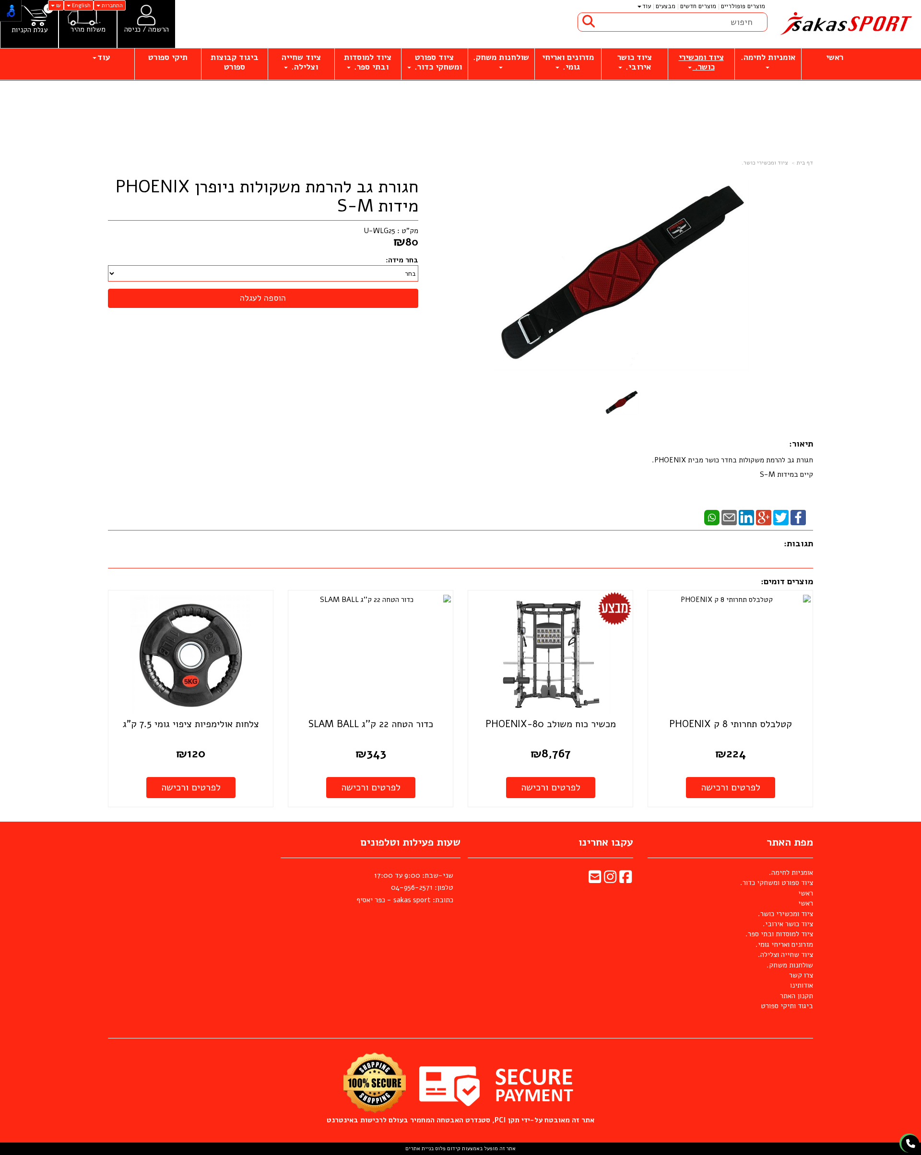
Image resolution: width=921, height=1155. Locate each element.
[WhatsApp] (712, 517)
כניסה (132, 29)
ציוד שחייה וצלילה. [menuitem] (301, 62)
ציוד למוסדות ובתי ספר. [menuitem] (367, 62)
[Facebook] (798, 517)
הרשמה (158, 29)
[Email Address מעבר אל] (595, 879)
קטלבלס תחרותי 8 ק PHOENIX (730, 724)
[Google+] (763, 517)
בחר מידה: (402, 260)
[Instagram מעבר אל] (610, 879)
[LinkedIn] (746, 517)
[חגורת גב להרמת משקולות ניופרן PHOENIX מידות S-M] (622, 402)
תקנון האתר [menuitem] (796, 996)
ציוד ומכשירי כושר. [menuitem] (701, 62)
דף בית (805, 162)
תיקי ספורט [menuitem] (168, 57)
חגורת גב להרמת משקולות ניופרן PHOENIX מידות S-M (267, 196)
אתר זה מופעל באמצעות (460, 1148)
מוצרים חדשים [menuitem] (698, 6)
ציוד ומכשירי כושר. (765, 162)
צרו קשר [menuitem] (801, 975)
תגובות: (798, 543)
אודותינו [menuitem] (801, 985)
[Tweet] (781, 517)
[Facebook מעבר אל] (625, 879)
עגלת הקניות (29, 30)
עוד (646, 6)
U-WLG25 (379, 231)
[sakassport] (844, 24)
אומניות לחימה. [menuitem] (768, 57)
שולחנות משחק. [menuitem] (501, 57)
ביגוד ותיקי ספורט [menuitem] (787, 1006)
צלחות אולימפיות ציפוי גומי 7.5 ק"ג (191, 724)
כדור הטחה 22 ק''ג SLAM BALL (370, 724)
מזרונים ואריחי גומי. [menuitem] (568, 62)
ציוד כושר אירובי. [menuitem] (634, 62)
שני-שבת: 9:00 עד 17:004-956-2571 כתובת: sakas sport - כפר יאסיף (404, 888)
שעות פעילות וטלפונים (410, 842)
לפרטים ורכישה (730, 787)
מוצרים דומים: (787, 581)
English (81, 5)
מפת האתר (790, 842)
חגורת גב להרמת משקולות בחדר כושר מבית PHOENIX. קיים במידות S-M (732, 467)
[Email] (729, 517)
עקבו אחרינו (606, 842)
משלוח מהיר (88, 29)
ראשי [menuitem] (834, 57)
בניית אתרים (419, 1148)
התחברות (111, 5)
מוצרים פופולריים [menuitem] (743, 6)
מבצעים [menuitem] (665, 6)
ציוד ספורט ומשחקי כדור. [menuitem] (437, 62)
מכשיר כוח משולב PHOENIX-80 (550, 724)
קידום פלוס (447, 1148)
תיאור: (801, 443)
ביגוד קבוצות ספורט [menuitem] (235, 62)
